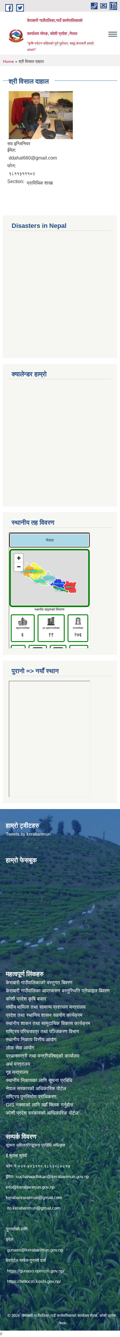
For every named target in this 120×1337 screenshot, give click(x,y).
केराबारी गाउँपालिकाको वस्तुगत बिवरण (40, 982)
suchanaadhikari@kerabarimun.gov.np (52, 1176)
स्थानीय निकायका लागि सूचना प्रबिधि (39, 1080)
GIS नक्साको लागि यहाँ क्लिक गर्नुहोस (39, 1105)
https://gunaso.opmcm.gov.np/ (35, 1270)
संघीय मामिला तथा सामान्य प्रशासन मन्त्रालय (46, 1007)
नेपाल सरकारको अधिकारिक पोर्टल (36, 1088)
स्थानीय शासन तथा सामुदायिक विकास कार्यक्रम (48, 1023)
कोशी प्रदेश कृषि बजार (26, 999)
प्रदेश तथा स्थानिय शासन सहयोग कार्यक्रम (45, 1015)
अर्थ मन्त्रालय (18, 1064)
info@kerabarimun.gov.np (30, 1186)
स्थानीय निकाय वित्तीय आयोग (32, 1039)
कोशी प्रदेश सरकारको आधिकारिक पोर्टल (42, 1113)
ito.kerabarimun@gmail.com (34, 1207)
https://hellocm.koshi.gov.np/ (34, 1281)
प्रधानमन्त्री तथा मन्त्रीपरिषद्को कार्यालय (43, 1056)
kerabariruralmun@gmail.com (34, 1197)
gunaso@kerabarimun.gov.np (35, 1249)
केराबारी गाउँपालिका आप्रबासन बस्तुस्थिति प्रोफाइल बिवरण (58, 991)
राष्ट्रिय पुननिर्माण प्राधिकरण (31, 1097)
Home (8, 61)
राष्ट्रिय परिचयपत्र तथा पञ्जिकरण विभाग (43, 1031)
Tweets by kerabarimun (28, 833)
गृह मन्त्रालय (17, 1072)
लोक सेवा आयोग (21, 1048)
